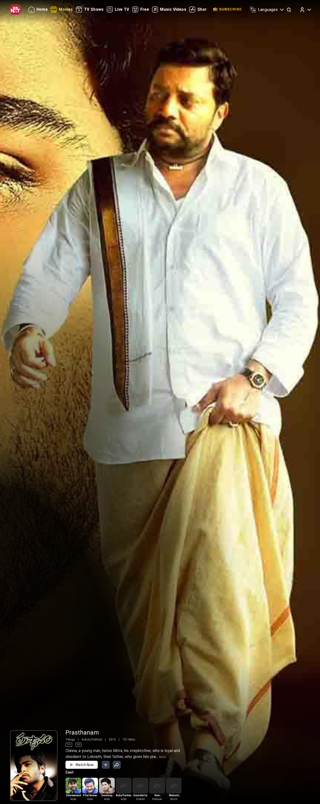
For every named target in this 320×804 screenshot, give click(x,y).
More (162, 757)
